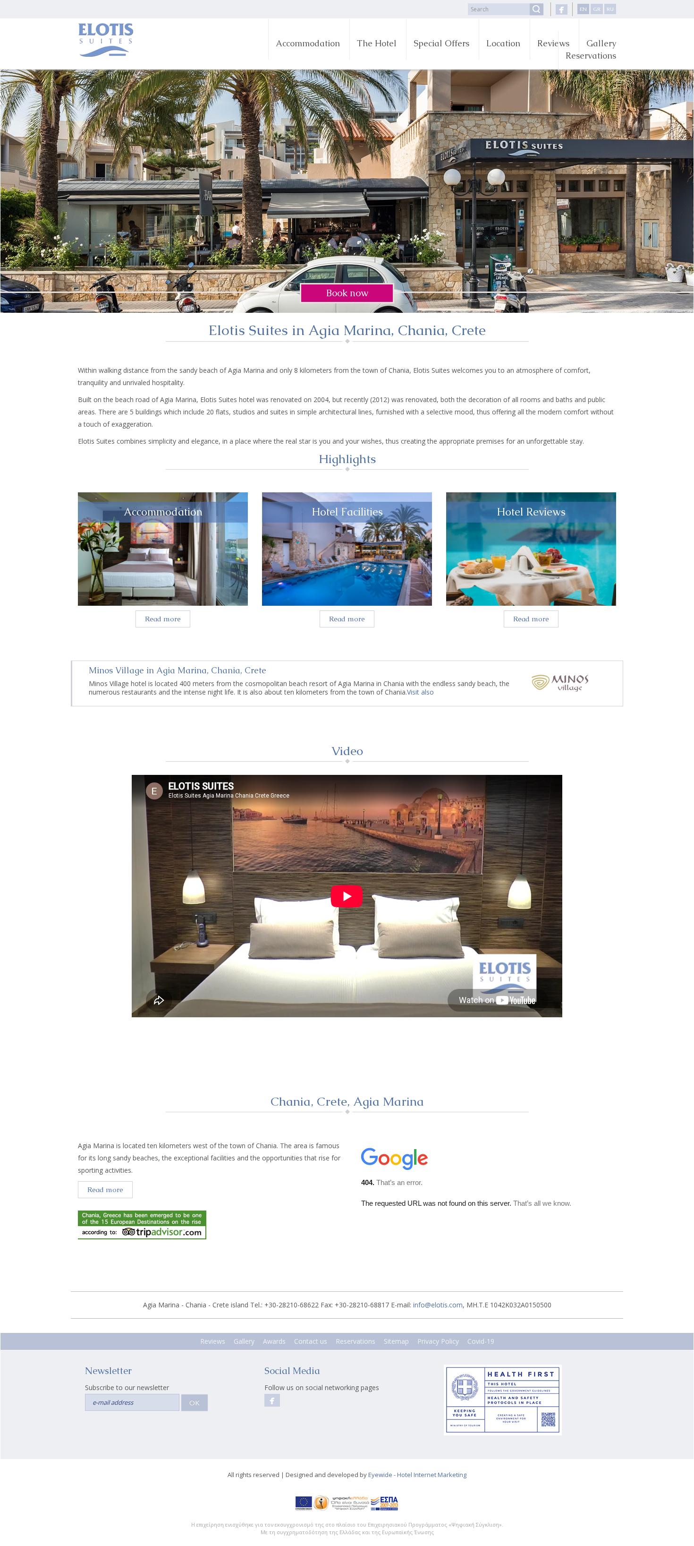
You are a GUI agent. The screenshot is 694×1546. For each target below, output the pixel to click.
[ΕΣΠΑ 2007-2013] (384, 1502)
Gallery (244, 1341)
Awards (274, 1341)
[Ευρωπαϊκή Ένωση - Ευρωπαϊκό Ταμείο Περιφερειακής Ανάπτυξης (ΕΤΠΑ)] (304, 1502)
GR (597, 9)
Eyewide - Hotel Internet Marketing (417, 1474)
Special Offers (441, 43)
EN (583, 9)
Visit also (420, 691)
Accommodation (308, 43)
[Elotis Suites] (140, 40)
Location (503, 43)
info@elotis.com (438, 1304)
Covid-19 (480, 1341)
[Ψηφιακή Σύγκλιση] (341, 1502)
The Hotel (377, 43)
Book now (347, 293)
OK (194, 1402)
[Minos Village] (560, 682)
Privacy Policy (438, 1341)
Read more (163, 618)
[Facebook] (561, 9)
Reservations (591, 55)
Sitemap (396, 1341)
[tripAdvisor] (212, 1225)
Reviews (553, 43)
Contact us (310, 1341)
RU (610, 9)
